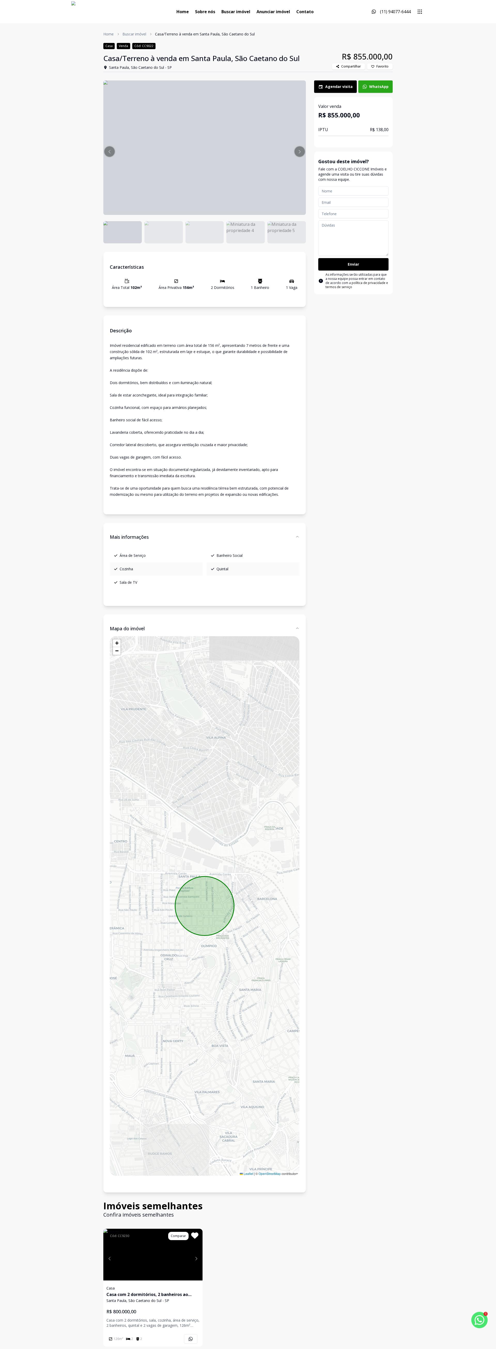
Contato (305, 11)
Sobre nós (205, 11)
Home (182, 11)
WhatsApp (379, 86)
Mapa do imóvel (127, 628)
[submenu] (420, 11)
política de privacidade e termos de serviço (357, 285)
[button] (109, 151)
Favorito (382, 66)
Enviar (353, 264)
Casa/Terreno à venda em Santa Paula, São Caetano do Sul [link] (205, 34)
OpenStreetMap (270, 1173)
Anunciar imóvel (273, 11)
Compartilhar (351, 66)
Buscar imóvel (235, 11)
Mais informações (129, 537)
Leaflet (248, 1173)
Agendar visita (339, 86)
